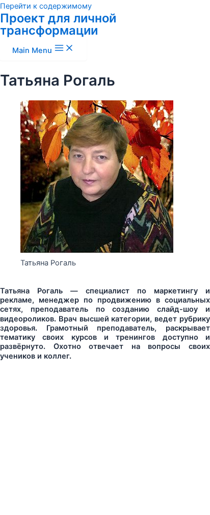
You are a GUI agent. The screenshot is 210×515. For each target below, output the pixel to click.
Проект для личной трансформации (58, 24)
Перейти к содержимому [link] (46, 6)
